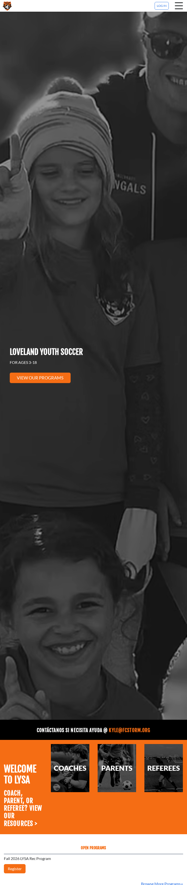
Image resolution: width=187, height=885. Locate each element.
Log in (162, 6)
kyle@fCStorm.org (129, 730)
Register (15, 868)
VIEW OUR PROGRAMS (40, 377)
